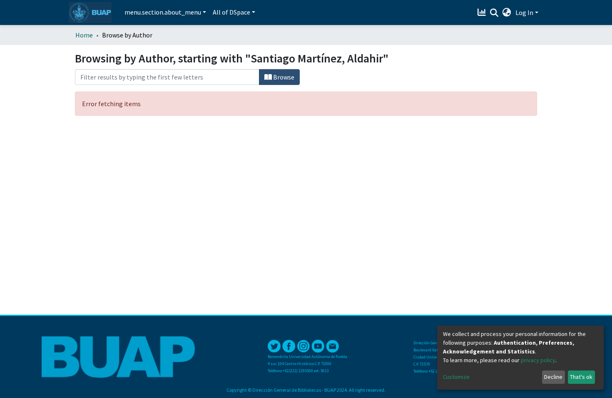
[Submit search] (494, 12)
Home (84, 35)
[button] (507, 12)
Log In (524, 12)
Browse (283, 77)
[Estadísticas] (483, 12)
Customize (456, 377)
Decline (553, 377)
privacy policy (538, 360)
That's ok (581, 377)
